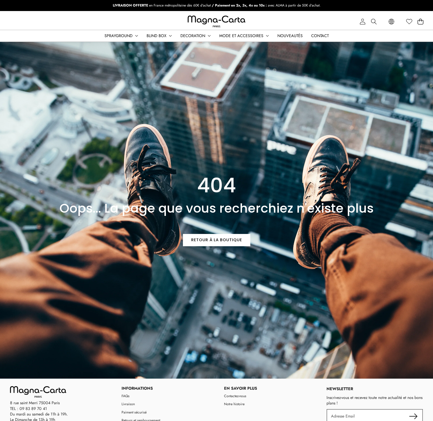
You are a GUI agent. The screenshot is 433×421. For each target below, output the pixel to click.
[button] (420, 21)
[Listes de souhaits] (409, 21)
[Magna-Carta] (216, 22)
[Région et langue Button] (391, 21)
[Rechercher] (373, 21)
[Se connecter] (362, 21)
